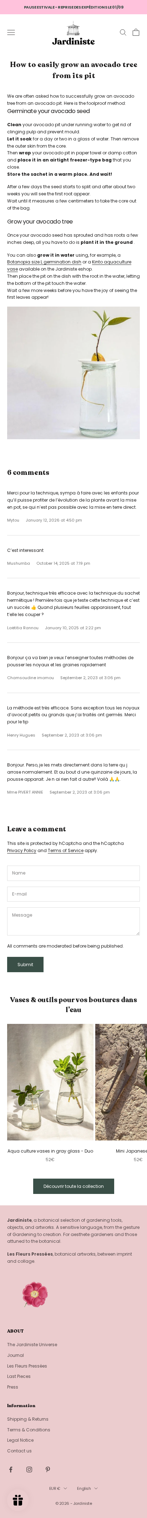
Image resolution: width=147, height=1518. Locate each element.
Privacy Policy (21, 850)
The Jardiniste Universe (32, 1345)
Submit (25, 964)
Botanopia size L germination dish (44, 262)
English (84, 1488)
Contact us (19, 1451)
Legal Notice (20, 1440)
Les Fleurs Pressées (27, 1366)
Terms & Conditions (28, 1430)
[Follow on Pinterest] (47, 1469)
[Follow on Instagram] (29, 1469)
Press (12, 1387)
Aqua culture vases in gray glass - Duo (50, 1151)
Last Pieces (19, 1376)
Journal (15, 1355)
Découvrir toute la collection (74, 1186)
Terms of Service (65, 850)
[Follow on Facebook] (10, 1469)
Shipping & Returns (28, 1419)
